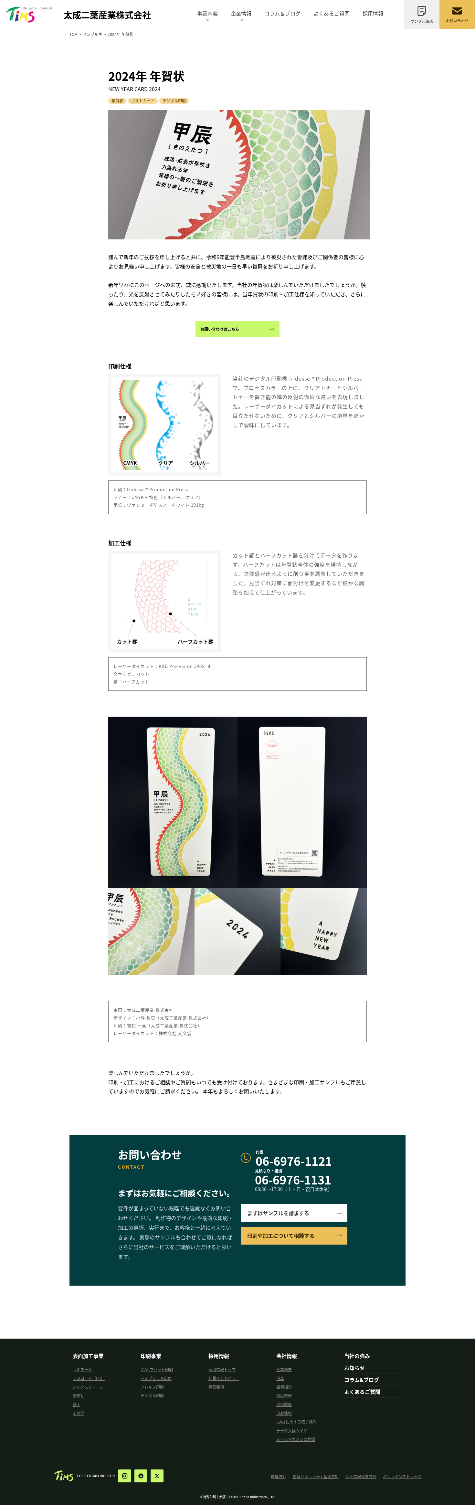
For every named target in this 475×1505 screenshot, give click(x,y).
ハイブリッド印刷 (156, 1378)
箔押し (78, 1395)
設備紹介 (284, 1387)
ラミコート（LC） (89, 1378)
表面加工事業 (88, 1356)
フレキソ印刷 (152, 1387)
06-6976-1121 (294, 1160)
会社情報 (286, 1356)
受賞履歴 (284, 1404)
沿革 (280, 1378)
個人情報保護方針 (360, 1476)
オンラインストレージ (402, 1476)
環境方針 (278, 1476)
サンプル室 (92, 34)
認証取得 (284, 1395)
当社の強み (357, 1356)
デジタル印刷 (152, 1395)
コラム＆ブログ (282, 13)
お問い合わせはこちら (219, 329)
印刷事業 (151, 1356)
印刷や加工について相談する (280, 1235)
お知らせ (354, 1368)
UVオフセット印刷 (157, 1369)
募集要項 (216, 1387)
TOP (73, 34)
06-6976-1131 (293, 1179)
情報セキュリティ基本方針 (316, 1476)
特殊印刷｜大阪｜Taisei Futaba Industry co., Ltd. (239, 1496)
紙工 (76, 1404)
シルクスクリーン (88, 1387)
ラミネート (82, 1369)
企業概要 (284, 1369)
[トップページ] (28, 9)
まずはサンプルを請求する (278, 1213)
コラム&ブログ (361, 1380)
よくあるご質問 (331, 13)
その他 (78, 1413)
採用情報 (373, 13)
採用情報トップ (222, 1369)
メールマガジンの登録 (295, 1439)
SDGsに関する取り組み (296, 1422)
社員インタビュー (223, 1378)
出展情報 (284, 1413)
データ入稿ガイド (291, 1430)
